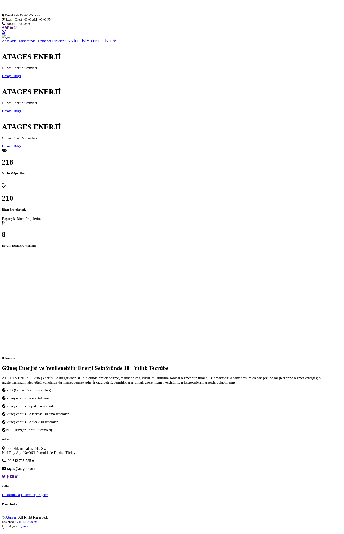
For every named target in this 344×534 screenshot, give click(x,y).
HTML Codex (28, 521)
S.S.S (69, 41)
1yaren (23, 526)
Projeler (58, 41)
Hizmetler (28, 495)
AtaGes (11, 517)
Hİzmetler (44, 41)
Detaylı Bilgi (11, 76)
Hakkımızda (27, 41)
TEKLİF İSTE (102, 41)
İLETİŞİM (82, 41)
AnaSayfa (9, 41)
